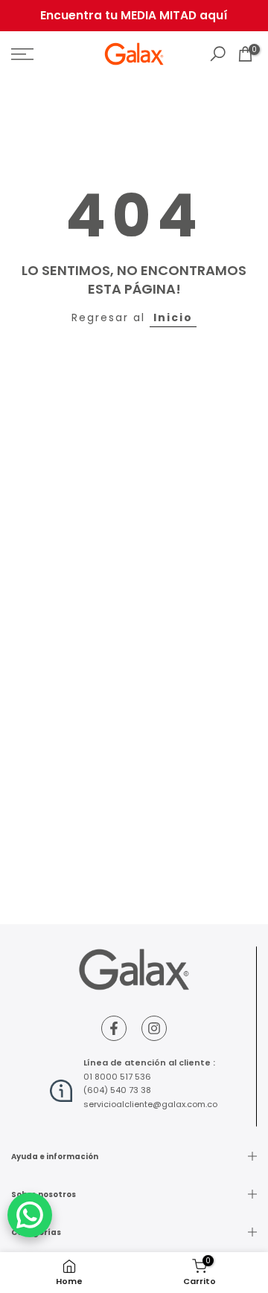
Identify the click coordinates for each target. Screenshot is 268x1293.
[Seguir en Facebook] (114, 1028)
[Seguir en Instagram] (154, 1028)
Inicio (173, 317)
